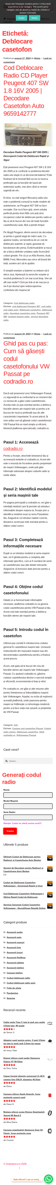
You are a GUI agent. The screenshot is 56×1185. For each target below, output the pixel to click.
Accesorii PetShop (16, 957)
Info (16, 725)
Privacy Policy (11, 1168)
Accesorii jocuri (15, 952)
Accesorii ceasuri (15, 942)
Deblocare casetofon (30, 310)
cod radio (46, 306)
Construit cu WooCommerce (35, 1168)
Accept (21, 18)
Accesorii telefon (15, 968)
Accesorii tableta (15, 962)
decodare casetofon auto (23, 313)
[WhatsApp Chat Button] (48, 1178)
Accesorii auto (14, 937)
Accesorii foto (14, 947)
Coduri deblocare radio (18, 978)
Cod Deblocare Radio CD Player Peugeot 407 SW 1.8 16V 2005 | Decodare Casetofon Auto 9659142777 (26, 90)
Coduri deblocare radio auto (21, 983)
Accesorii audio (15, 932)
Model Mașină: (10, 801)
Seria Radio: (9, 812)
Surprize (11, 998)
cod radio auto (10, 310)
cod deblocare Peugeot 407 (26, 306)
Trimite (10, 831)
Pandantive (12, 993)
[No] (52, 11)
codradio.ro (13, 448)
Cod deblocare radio (24, 303)
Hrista (37, 58)
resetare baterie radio (19, 316)
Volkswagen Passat (26, 735)
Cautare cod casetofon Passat (27, 728)
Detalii (34, 18)
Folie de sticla (14, 988)
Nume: (6, 790)
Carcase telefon (15, 973)
